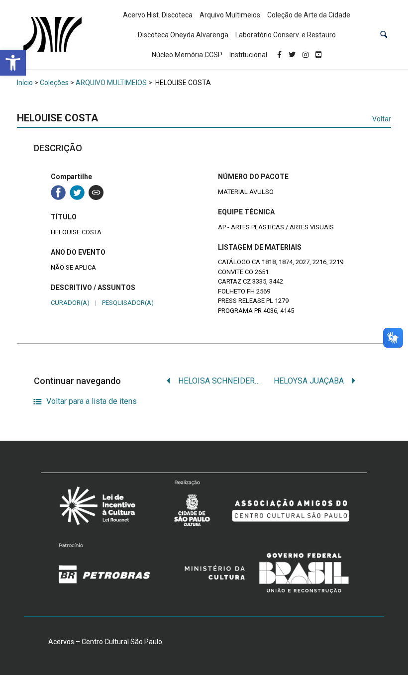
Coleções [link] (54, 83)
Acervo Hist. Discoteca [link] (158, 15)
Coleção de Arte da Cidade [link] (308, 15)
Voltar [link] (381, 119)
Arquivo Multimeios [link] (230, 15)
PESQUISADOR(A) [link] (128, 302)
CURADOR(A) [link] (70, 302)
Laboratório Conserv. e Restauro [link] (285, 35)
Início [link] (25, 83)
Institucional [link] (248, 55)
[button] (384, 34)
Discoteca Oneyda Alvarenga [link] (183, 35)
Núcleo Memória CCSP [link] (187, 55)
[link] (13, 63)
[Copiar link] (96, 192)
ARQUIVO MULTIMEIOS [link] (111, 83)
